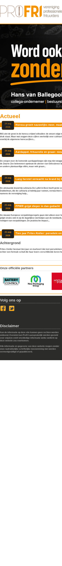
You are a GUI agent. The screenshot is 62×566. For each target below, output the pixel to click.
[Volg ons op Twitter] (11, 310)
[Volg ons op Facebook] (3, 310)
